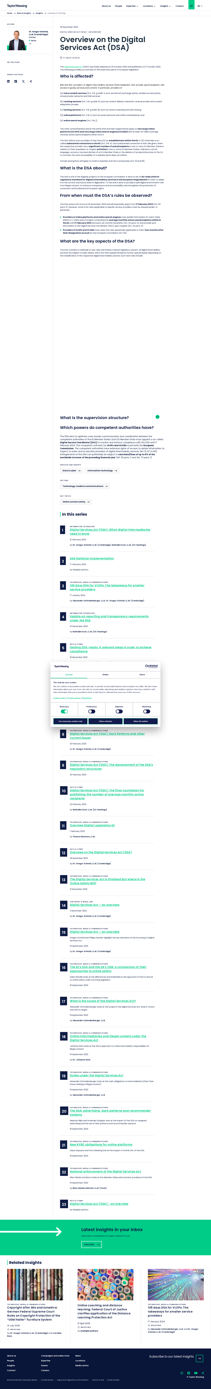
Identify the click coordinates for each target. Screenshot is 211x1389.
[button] (191, 6)
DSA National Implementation (92, 558)
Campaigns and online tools (55, 1355)
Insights (164, 6)
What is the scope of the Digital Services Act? (103, 1001)
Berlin (33, 40)
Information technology (100, 470)
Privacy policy (73, 698)
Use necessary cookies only (70, 721)
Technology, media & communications (83, 486)
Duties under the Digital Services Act (96, 1075)
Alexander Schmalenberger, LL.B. (89, 600)
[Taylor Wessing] (16, 6)
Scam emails (113, 1380)
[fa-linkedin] (186, 1373)
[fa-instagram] (179, 1373)
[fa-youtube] (193, 1373)
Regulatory (87, 698)
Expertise (131, 6)
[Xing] (31, 81)
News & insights (24, 13)
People (118, 6)
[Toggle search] (191, 6)
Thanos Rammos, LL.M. (84, 836)
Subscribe (105, 1237)
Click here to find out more (35, 1306)
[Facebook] (16, 81)
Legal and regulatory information (72, 1380)
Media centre (82, 1365)
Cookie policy (59, 698)
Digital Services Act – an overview (94, 905)
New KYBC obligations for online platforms (101, 1144)
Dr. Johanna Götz (81, 1059)
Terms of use (98, 1380)
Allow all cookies (140, 721)
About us (106, 6)
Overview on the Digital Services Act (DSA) (101, 852)
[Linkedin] (8, 81)
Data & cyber (69, 470)
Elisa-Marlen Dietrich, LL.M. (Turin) (90, 1188)
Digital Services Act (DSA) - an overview (99, 1204)
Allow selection (105, 721)
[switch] (91, 711)
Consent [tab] (69, 675)
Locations (148, 6)
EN (199, 6)
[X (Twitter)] (23, 81)
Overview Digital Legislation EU (92, 825)
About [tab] (142, 675)
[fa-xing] (200, 1373)
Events (44, 1365)
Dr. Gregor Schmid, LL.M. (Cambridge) (92, 545)
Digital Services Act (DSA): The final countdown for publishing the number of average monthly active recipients (107, 794)
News (78, 1355)
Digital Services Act (73, 66)
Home (9, 13)
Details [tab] (106, 675)
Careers (180, 6)
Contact (11, 1370)
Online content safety (74, 501)
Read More (28, 42)
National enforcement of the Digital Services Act (105, 1171)
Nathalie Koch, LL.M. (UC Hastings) (129, 545)
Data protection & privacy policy (22, 1380)
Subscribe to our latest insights (171, 1356)
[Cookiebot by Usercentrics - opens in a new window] (147, 666)
